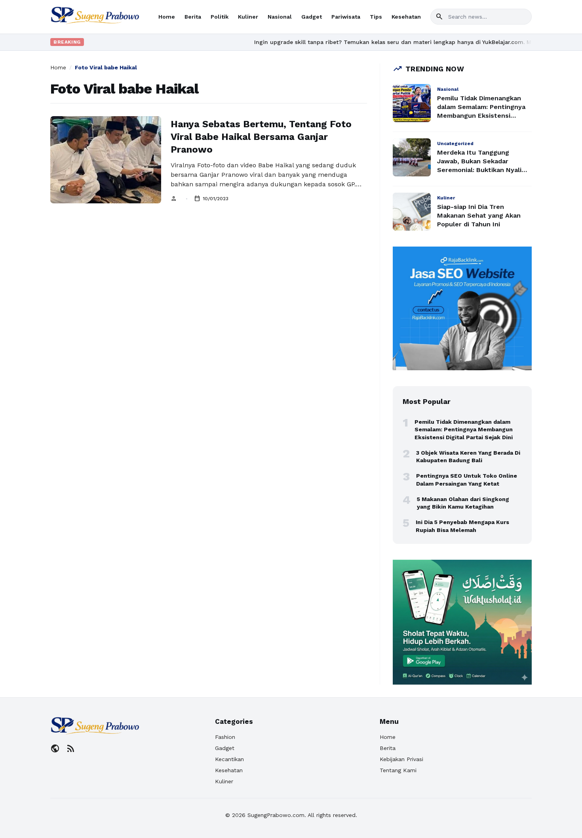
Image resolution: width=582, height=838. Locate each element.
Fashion (225, 737)
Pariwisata (345, 16)
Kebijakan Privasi (401, 759)
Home (166, 16)
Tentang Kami (398, 770)
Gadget (311, 16)
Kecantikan (229, 759)
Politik (219, 16)
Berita (192, 16)
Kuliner (248, 16)
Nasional (280, 16)
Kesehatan (406, 16)
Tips (376, 16)
